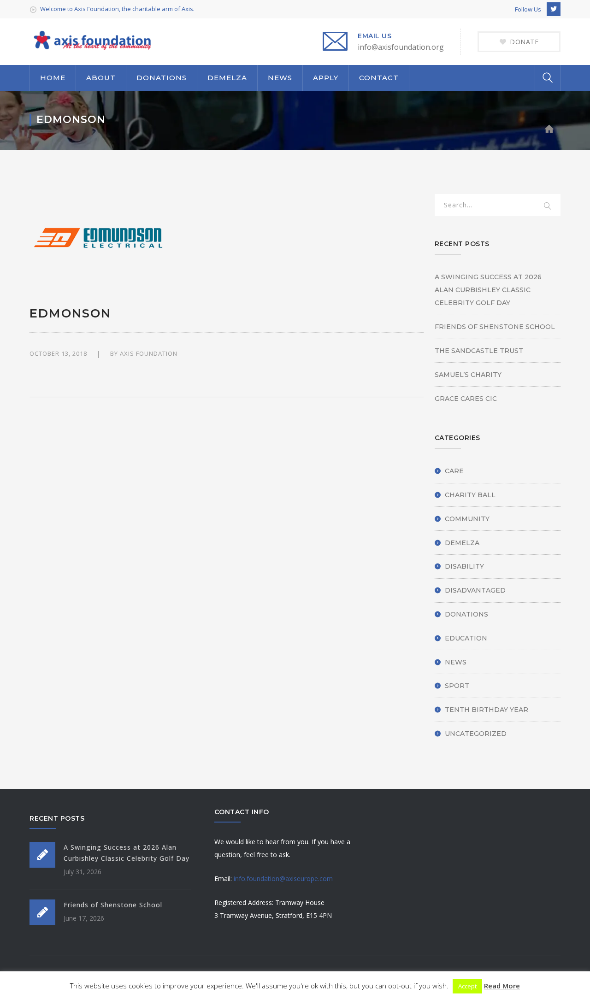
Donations (466, 614)
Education (466, 638)
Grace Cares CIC (466, 398)
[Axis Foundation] (92, 39)
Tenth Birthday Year (486, 709)
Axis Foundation (148, 353)
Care (454, 471)
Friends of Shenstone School (495, 327)
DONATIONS (161, 77)
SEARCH (547, 206)
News (455, 662)
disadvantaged (475, 590)
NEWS (280, 77)
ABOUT (101, 77)
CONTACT (379, 77)
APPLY (325, 77)
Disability (464, 566)
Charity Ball (470, 495)
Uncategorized (476, 733)
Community (467, 519)
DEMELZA (227, 77)
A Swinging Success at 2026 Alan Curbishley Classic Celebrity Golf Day (488, 290)
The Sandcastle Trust (479, 351)
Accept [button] (467, 986)
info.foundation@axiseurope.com (283, 878)
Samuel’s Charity (468, 374)
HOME (52, 77)
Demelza (462, 543)
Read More (502, 985)
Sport (457, 686)
